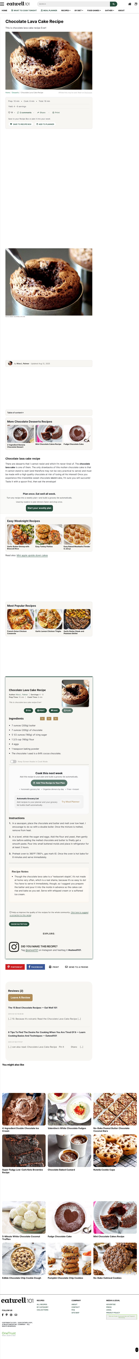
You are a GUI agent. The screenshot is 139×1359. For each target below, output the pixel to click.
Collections (42, 1310)
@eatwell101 (32, 950)
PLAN (68, 710)
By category (42, 1307)
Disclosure (88, 93)
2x (49, 719)
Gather (109, 10)
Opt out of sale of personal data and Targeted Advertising (122, 1317)
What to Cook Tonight (25, 10)
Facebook (36, 967)
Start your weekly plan (39, 507)
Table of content (14, 412)
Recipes (65, 10)
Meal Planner (49, 10)
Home (4, 10)
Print (55, 967)
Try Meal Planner (71, 801)
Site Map (75, 1313)
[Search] (113, 4)
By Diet (78, 10)
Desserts (15, 92)
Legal (109, 1310)
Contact (76, 1307)
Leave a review (20, 997)
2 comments (25, 112)
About (121, 10)
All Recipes (42, 1304)
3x (56, 719)
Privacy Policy (113, 1313)
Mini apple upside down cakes (32, 555)
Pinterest (16, 967)
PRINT (42, 710)
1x (42, 719)
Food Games (93, 10)
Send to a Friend (78, 967)
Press (109, 1307)
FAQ (73, 1310)
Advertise (111, 1304)
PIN (29, 710)
